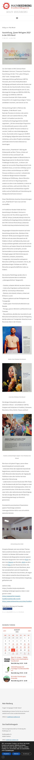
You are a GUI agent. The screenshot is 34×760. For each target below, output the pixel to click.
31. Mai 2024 (5, 38)
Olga (9, 565)
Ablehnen (16, 753)
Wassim (10, 562)
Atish (23, 562)
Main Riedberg (17, 12)
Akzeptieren (6, 753)
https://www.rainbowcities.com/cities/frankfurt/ (17, 601)
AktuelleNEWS (10, 612)
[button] (7, 609)
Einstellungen (9, 750)
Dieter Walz (13, 38)
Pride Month (21, 612)
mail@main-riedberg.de (13, 717)
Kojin (26, 559)
